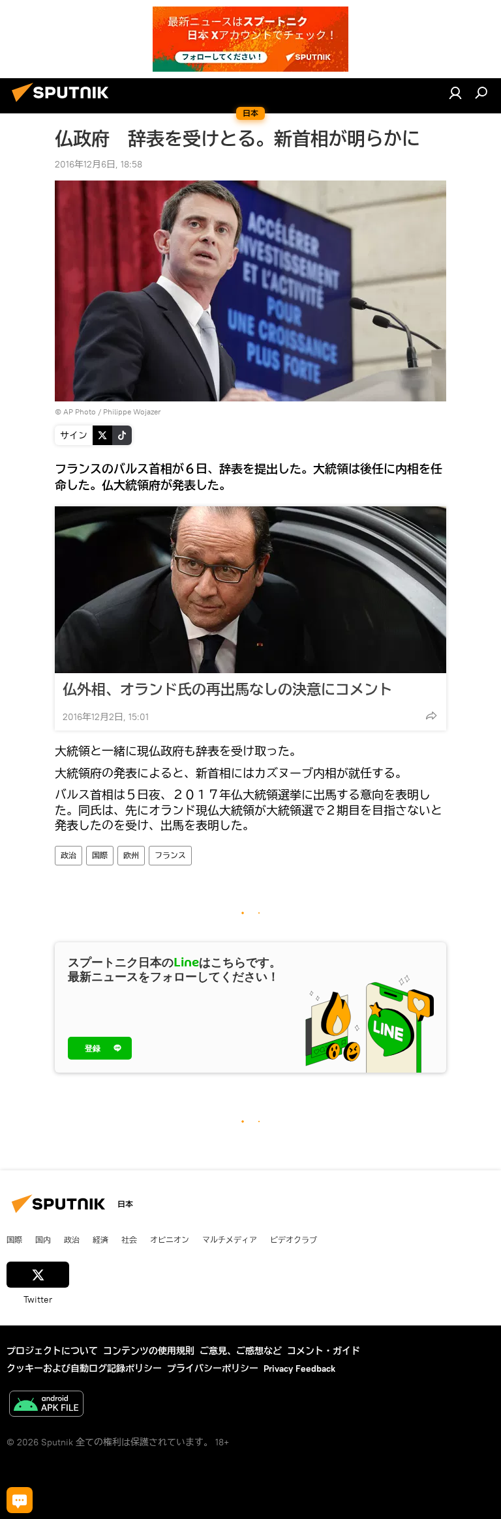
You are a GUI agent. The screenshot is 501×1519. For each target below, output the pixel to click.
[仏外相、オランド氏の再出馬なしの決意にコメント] (250, 589)
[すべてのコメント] (20, 1500)
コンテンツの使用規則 (148, 1351)
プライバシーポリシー (212, 1368)
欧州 (131, 855)
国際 (100, 855)
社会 (129, 1239)
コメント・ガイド (323, 1351)
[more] (431, 715)
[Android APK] (46, 1405)
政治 (68, 855)
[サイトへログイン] (455, 93)
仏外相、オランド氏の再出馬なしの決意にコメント (228, 689)
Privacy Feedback (299, 1368)
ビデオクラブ (293, 1239)
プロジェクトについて (52, 1351)
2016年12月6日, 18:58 (98, 164)
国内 (43, 1239)
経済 (100, 1239)
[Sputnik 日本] (64, 103)
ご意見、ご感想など (241, 1351)
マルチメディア (229, 1239)
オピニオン (169, 1239)
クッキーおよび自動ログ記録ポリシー (84, 1368)
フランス (170, 855)
